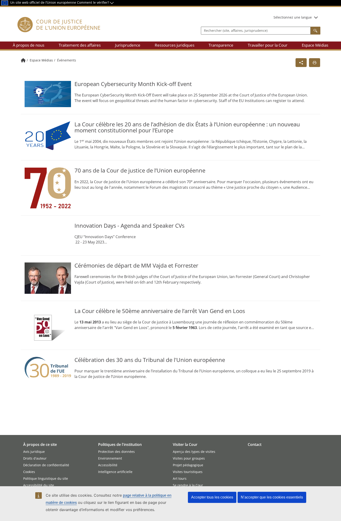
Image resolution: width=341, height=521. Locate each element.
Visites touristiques (188, 472)
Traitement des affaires (80, 45)
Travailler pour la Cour (267, 45)
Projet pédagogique (188, 465)
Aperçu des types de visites (194, 451)
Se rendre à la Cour (188, 485)
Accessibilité (107, 465)
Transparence (221, 45)
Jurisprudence (127, 45)
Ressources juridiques (174, 45)
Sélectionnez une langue (292, 17)
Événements (66, 60)
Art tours (180, 478)
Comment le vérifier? (93, 2)
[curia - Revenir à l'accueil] (58, 30)
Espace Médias (315, 45)
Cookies (29, 472)
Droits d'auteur (35, 458)
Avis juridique (34, 451)
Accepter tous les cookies (212, 497)
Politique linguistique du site (45, 478)
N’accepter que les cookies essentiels (272, 497)
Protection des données (116, 451)
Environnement (110, 458)
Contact (254, 444)
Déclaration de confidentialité (46, 465)
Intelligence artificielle (115, 472)
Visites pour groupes (189, 458)
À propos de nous (28, 45)
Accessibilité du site (38, 485)
